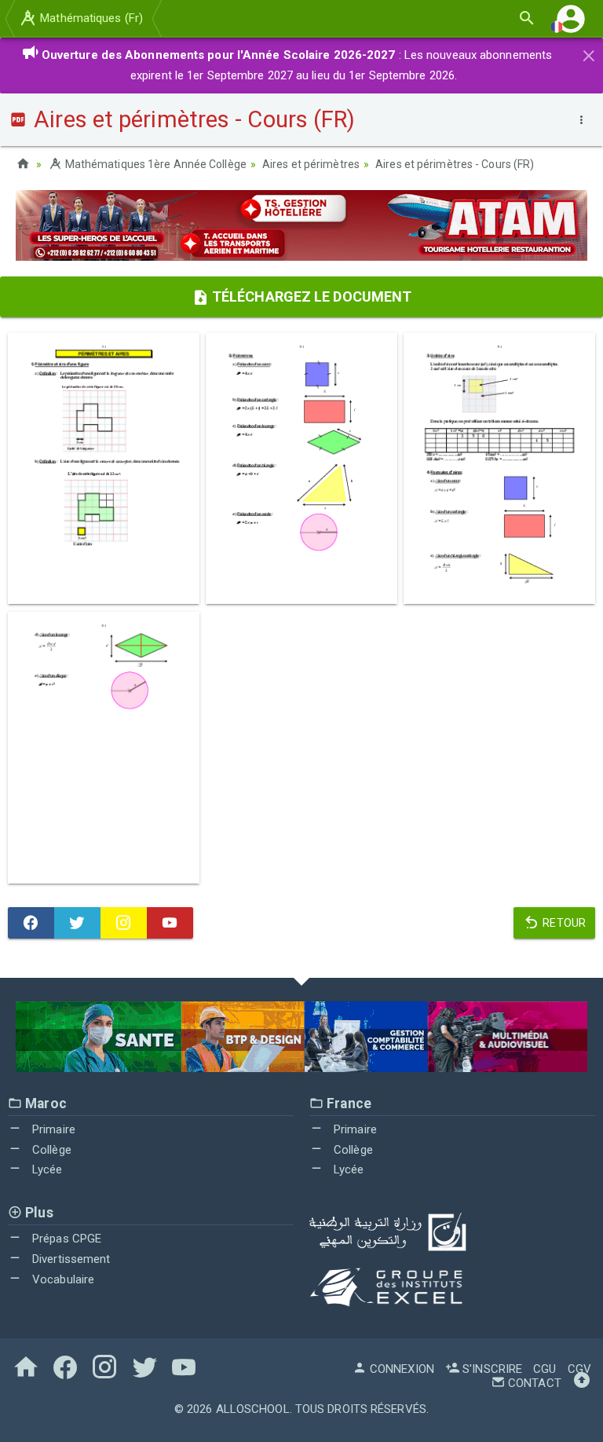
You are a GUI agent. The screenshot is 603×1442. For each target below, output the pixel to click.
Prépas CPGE (65, 1239)
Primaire (52, 1129)
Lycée (46, 1169)
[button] (570, 18)
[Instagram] (123, 923)
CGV (579, 1369)
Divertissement (70, 1259)
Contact (533, 1383)
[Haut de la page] (581, 1383)
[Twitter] (77, 923)
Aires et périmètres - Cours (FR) (454, 164)
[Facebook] (31, 923)
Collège (50, 1150)
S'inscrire (490, 1369)
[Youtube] (170, 923)
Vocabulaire (61, 1279)
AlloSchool (253, 1409)
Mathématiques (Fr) (90, 18)
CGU (544, 1369)
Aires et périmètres (311, 164)
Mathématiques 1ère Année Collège (154, 164)
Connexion (400, 1369)
